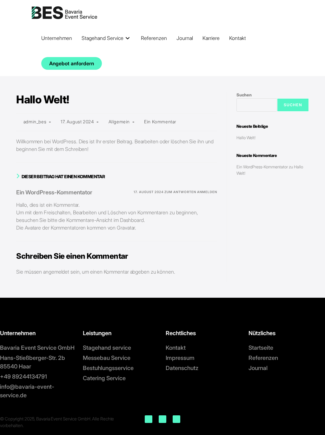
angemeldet (56, 272)
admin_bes (34, 121)
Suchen (244, 94)
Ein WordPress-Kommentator (54, 192)
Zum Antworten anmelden (190, 192)
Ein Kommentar (160, 121)
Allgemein (119, 121)
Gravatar (126, 227)
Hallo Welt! (245, 137)
